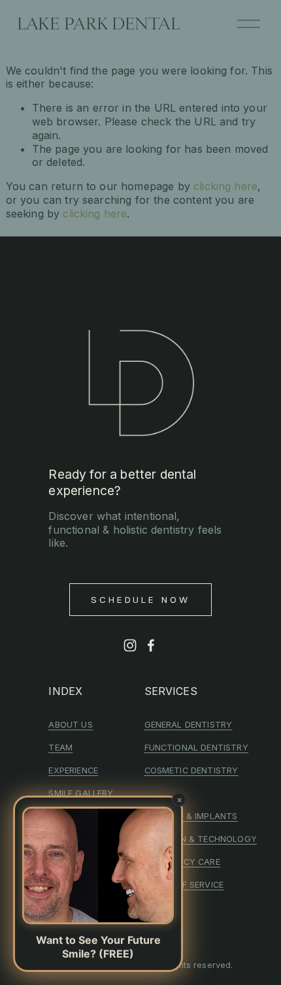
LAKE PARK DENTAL (98, 23)
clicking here (225, 186)
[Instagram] (130, 645)
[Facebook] (150, 645)
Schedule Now (141, 599)
